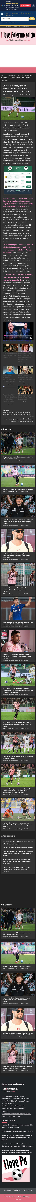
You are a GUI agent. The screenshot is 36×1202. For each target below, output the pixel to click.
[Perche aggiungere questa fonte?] (33, 5)
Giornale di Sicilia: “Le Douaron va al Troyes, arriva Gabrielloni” (18, 757)
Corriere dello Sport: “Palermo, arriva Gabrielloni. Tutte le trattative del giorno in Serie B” (18, 824)
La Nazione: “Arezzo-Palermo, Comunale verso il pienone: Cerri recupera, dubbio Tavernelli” (16, 555)
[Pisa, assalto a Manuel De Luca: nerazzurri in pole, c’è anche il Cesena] (18, 443)
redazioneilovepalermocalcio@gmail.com (16, 1114)
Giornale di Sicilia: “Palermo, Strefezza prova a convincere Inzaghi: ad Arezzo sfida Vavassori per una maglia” (18, 690)
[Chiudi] (4, 6)
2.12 (17, 181)
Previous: (17, 412)
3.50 (9, 177)
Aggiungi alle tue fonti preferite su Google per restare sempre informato (15, 5)
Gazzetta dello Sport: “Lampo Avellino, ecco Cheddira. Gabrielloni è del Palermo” (18, 623)
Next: (19, 419)
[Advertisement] (18, 56)
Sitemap (12, 1116)
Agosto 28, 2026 (24, 461)
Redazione (9, 27)
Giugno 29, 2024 (26, 95)
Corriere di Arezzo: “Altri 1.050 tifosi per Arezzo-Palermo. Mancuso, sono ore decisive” (16, 589)
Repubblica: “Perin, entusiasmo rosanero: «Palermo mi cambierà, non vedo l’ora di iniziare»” (17, 656)
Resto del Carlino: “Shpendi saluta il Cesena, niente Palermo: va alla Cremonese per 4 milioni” (18, 521)
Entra (32, 18)
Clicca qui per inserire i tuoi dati (8, 22)
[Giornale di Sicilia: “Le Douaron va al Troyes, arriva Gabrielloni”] (18, 743)
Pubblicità (17, 27)
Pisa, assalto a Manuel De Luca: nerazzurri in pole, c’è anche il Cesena (18, 458)
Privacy (18, 1116)
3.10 (13, 177)
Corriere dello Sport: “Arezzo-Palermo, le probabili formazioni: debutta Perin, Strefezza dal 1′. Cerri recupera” (17, 790)
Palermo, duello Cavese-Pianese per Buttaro (18, 489)
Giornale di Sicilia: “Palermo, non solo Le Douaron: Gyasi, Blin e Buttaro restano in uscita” (17, 724)
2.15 (17, 177)
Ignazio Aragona (19, 1108)
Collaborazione (25, 27)
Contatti (4, 1116)
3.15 (13, 181)
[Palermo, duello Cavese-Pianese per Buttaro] (18, 476)
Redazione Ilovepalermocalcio (12, 95)
